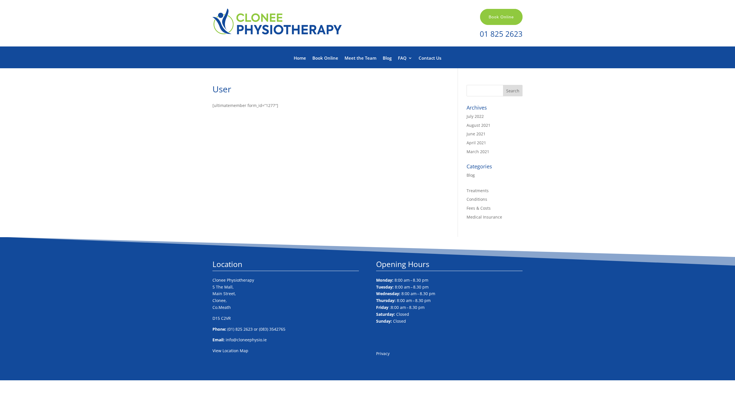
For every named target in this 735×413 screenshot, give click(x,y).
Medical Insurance (484, 217)
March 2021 (478, 151)
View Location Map (230, 350)
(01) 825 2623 (240, 329)
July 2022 (475, 116)
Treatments (478, 190)
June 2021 (476, 134)
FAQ (402, 58)
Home (300, 58)
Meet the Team (360, 58)
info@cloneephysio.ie (246, 339)
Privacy (383, 353)
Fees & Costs (479, 208)
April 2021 (476, 142)
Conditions (477, 199)
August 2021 (478, 125)
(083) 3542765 (272, 329)
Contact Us (430, 58)
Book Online (501, 17)
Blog (387, 58)
